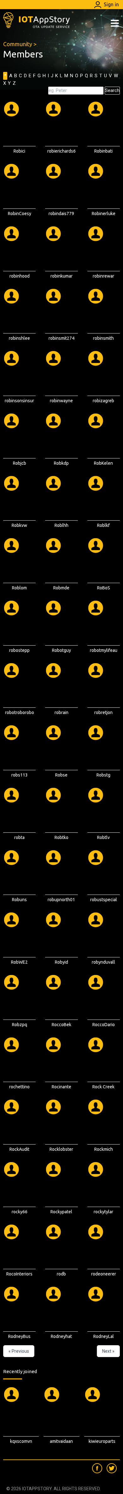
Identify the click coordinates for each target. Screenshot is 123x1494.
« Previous (19, 1351)
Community (17, 44)
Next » (108, 1351)
